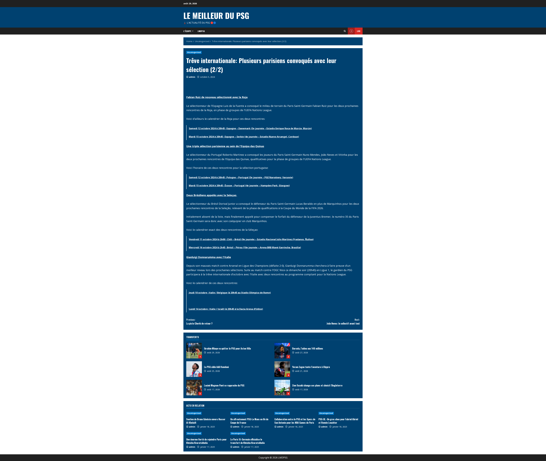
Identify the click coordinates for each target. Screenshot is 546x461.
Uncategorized (194, 52)
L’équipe (187, 31)
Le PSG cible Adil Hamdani (194, 369)
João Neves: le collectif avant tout (343, 321)
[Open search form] (345, 31)
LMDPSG (201, 31)
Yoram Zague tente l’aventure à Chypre (282, 369)
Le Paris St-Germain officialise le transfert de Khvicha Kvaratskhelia (247, 441)
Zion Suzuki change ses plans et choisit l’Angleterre (282, 387)
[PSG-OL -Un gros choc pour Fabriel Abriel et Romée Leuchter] (339, 413)
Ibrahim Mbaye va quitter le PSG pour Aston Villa (194, 350)
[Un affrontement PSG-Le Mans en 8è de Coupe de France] (251, 413)
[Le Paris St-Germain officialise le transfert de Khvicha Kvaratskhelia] (251, 433)
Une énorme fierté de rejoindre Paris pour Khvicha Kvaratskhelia (206, 441)
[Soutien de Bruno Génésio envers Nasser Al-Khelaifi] (207, 413)
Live (358, 31)
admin (192, 77)
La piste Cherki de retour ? (199, 321)
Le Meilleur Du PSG (216, 15)
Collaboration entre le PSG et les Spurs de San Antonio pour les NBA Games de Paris (294, 421)
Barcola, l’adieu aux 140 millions (282, 350)
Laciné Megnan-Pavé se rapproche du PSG (194, 387)
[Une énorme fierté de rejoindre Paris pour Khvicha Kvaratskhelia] (207, 433)
